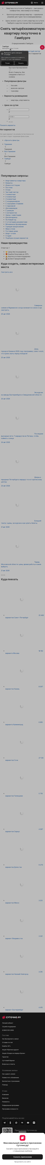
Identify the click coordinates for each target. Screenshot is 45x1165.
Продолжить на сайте (22, 1162)
